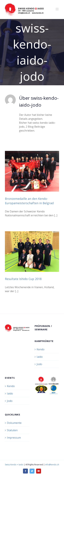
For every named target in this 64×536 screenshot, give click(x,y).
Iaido (40, 357)
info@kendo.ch (52, 464)
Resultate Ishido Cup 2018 (23, 279)
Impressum (14, 437)
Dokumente (14, 423)
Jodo (39, 364)
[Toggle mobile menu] (57, 9)
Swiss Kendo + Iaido (14, 464)
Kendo (40, 349)
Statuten (12, 430)
